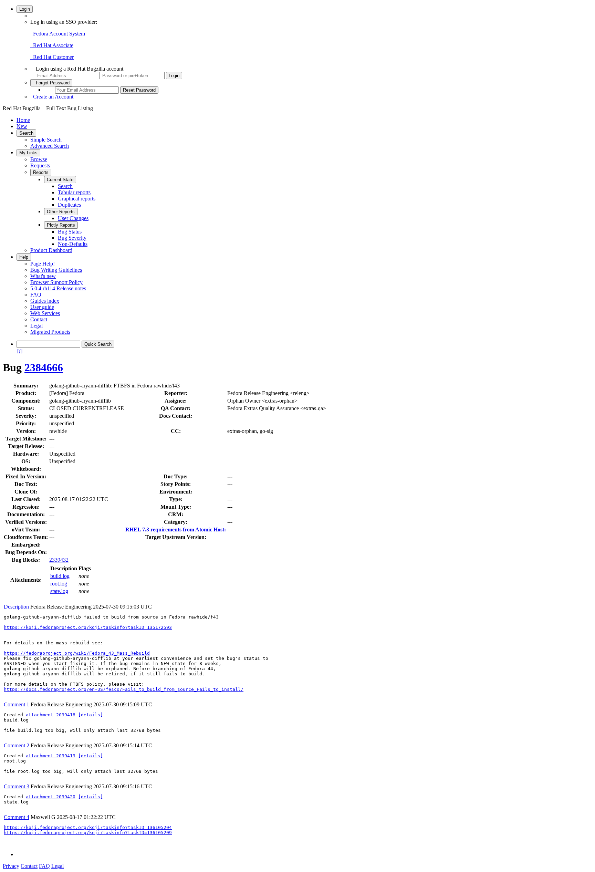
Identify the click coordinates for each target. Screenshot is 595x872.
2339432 (59, 560)
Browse (38, 159)
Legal (36, 326)
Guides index (44, 301)
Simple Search (46, 140)
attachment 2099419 (50, 755)
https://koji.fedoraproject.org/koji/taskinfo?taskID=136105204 (88, 827)
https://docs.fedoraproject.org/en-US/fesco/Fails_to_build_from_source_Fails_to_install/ (123, 689)
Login (24, 9)
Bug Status (70, 232)
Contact (38, 319)
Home (23, 120)
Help (23, 257)
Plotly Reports (61, 225)
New (22, 126)
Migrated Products (50, 332)
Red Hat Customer (52, 57)
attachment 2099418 (50, 714)
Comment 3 (16, 786)
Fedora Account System (57, 34)
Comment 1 (16, 704)
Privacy (11, 866)
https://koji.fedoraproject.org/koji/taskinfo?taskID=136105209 (88, 832)
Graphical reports (76, 198)
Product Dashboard (51, 250)
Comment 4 (16, 817)
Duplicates (69, 205)
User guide (42, 307)
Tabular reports (74, 192)
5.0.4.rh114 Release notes (58, 288)
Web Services (45, 313)
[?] (19, 351)
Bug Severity (72, 238)
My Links (28, 152)
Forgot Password (51, 82)
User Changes (73, 218)
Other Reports (61, 211)
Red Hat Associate (51, 45)
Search (26, 133)
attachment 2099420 (50, 796)
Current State (60, 179)
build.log (60, 576)
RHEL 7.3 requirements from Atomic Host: (175, 529)
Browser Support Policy (56, 282)
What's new (43, 276)
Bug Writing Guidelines (56, 270)
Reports (41, 172)
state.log (59, 591)
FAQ (35, 295)
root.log (58, 583)
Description (16, 607)
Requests (40, 165)
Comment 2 (16, 745)
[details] (90, 714)
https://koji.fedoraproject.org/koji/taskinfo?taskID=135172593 (88, 627)
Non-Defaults (72, 244)
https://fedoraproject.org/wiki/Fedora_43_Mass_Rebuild (77, 653)
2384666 (43, 367)
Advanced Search (49, 146)
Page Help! (42, 264)
